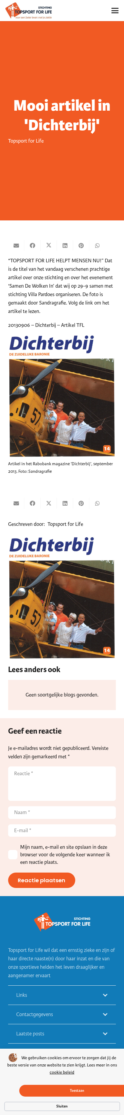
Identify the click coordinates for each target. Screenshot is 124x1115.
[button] (115, 10)
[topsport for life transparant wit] (62, 922)
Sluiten (62, 1106)
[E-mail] (16, 245)
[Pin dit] (81, 245)
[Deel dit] (32, 245)
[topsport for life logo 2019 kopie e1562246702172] (28, 10)
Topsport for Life (26, 141)
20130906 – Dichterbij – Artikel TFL (46, 325)
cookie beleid (62, 1072)
